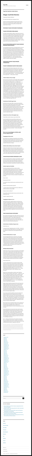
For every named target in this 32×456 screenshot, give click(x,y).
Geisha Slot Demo (10, 328)
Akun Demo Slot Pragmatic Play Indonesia (16, 324)
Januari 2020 (6, 392)
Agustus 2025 (6, 349)
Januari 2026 (6, 343)
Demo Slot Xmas (18, 327)
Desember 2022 (6, 383)
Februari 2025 (6, 355)
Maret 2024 (6, 367)
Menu (27, 5)
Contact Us (5, 449)
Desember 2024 (6, 357)
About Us (4, 447)
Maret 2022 (6, 390)
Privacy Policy (5, 451)
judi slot (4, 438)
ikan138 (4, 423)
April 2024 (5, 366)
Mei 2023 (5, 378)
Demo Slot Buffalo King (13, 327)
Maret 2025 (6, 354)
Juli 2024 (5, 363)
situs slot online (5, 425)
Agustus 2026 (6, 337)
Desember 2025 (6, 344)
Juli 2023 (5, 376)
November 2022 (6, 384)
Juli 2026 (5, 338)
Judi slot (4, 442)
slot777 (4, 440)
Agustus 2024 (6, 362)
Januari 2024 (6, 369)
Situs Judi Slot (8, 324)
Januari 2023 (6, 382)
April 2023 (5, 379)
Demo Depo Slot (7, 327)
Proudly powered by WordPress (14, 453)
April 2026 (5, 340)
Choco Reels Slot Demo (11, 326)
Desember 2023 (6, 370)
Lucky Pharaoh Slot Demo (20, 328)
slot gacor (4, 429)
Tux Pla (5, 4)
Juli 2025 (5, 350)
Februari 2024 (6, 368)
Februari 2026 (6, 342)
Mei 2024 (5, 365)
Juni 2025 (5, 351)
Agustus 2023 (6, 375)
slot (3, 436)
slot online (4, 427)
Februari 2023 (6, 381)
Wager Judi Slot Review (11, 15)
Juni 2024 (5, 364)
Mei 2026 (5, 339)
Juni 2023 (5, 377)
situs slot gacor (5, 431)
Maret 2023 (5, 380)
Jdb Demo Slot (14, 328)
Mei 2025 (5, 352)
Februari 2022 (6, 391)
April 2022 (5, 389)
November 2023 (6, 371)
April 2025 (5, 353)
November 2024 (6, 358)
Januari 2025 (6, 356)
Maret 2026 (6, 341)
